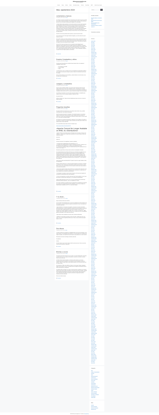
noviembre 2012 (93, 272)
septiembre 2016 (94, 207)
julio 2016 (92, 210)
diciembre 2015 (93, 220)
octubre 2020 (93, 139)
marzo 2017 (93, 199)
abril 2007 (92, 351)
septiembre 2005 (94, 358)
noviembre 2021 (93, 121)
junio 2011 (92, 296)
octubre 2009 (93, 316)
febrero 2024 (93, 83)
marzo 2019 (93, 165)
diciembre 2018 (93, 169)
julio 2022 (92, 110)
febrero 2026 (93, 49)
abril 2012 (92, 282)
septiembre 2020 (94, 141)
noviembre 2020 (94, 138)
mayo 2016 (93, 213)
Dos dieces (60, 228)
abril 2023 (92, 97)
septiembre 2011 (94, 292)
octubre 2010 (93, 307)
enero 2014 (93, 252)
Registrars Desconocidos (95, 387)
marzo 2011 (93, 300)
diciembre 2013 (93, 254)
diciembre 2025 (93, 52)
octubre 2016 (93, 206)
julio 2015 (92, 227)
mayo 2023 (93, 96)
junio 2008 (93, 337)
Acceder (92, 405)
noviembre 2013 (93, 255)
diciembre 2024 (93, 69)
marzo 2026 (93, 48)
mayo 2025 (93, 62)
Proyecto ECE (93, 384)
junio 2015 (92, 228)
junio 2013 (93, 262)
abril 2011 (92, 299)
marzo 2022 (93, 115)
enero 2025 (93, 67)
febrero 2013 (93, 268)
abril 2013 (92, 265)
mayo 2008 (93, 338)
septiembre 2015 (94, 224)
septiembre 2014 (94, 241)
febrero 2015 (93, 234)
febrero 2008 (93, 341)
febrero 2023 (93, 100)
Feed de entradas (94, 406)
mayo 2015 (93, 230)
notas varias (93, 380)
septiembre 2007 (94, 348)
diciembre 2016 (93, 203)
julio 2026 (92, 42)
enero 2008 (93, 343)
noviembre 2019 (93, 155)
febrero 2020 (93, 151)
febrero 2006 (93, 354)
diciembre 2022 (93, 103)
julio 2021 (92, 127)
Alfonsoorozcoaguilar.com (79, 1)
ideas (92, 374)
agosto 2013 (93, 259)
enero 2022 (93, 118)
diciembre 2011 (93, 288)
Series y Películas (94, 391)
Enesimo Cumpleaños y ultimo (66, 59)
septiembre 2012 (94, 275)
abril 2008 (92, 340)
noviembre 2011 (93, 289)
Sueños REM (93, 397)
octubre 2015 (93, 223)
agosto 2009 (93, 319)
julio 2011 (92, 295)
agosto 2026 (93, 41)
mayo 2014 (93, 247)
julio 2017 (92, 193)
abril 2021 (92, 131)
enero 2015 (93, 235)
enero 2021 (93, 135)
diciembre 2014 (93, 237)
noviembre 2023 (94, 87)
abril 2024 (92, 80)
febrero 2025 (93, 66)
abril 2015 (92, 231)
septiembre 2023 (94, 90)
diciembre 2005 (93, 355)
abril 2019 (92, 163)
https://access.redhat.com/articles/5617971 (63, 125)
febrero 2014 (93, 251)
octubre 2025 (93, 55)
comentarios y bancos (63, 16)
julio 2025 (92, 59)
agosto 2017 (93, 192)
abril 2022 (92, 114)
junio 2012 (92, 279)
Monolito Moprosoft (94, 376)
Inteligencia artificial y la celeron (96, 25)
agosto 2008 (93, 334)
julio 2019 (92, 159)
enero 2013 (93, 269)
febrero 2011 (93, 302)
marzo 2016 (93, 216)
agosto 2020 (93, 142)
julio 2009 (92, 320)
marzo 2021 (93, 132)
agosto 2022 (93, 108)
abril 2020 (92, 148)
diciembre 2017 (93, 186)
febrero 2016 (93, 217)
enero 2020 (93, 152)
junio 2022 (93, 111)
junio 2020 (93, 145)
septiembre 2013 (94, 258)
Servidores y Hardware (95, 394)
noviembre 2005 (94, 357)
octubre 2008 (93, 331)
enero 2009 (93, 327)
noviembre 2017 (93, 187)
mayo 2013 (93, 264)
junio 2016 (93, 211)
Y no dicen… (60, 197)
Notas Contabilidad (94, 379)
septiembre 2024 (94, 73)
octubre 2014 (93, 240)
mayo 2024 (93, 79)
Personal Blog (93, 383)
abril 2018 (92, 180)
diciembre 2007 (93, 344)
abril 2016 (92, 214)
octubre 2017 (93, 189)
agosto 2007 (93, 350)
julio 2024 (92, 76)
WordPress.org (93, 409)
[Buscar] (101, 10)
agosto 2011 (93, 293)
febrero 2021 (93, 134)
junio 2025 (93, 60)
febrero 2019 (93, 166)
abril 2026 (92, 46)
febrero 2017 (93, 200)
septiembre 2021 (94, 124)
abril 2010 (92, 310)
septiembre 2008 (94, 333)
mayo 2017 (93, 196)
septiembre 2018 (94, 173)
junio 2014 (93, 245)
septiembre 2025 (94, 56)
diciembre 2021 (93, 120)
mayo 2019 (93, 162)
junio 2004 (93, 361)
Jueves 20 (93, 26)
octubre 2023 (93, 89)
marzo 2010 (93, 312)
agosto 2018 (93, 175)
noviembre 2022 (94, 104)
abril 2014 (92, 248)
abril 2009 (93, 323)
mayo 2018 (93, 179)
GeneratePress (86, 413)
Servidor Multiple (94, 393)
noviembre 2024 (94, 70)
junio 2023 (93, 94)
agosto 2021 (93, 125)
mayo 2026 (93, 45)
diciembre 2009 (93, 314)
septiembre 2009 (94, 317)
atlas (92, 370)
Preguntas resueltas (63, 107)
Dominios (92, 373)
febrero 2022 (93, 117)
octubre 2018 (93, 172)
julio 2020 (92, 144)
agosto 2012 (93, 276)
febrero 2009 (93, 326)
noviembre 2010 (93, 306)
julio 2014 (92, 244)
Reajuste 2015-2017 (94, 386)
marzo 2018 (93, 182)
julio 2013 (92, 261)
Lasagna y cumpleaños (64, 84)
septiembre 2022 (94, 107)
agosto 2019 (93, 158)
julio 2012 (92, 278)
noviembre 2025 (94, 53)
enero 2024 (93, 84)
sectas (92, 390)
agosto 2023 (93, 91)
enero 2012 (93, 286)
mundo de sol (93, 377)
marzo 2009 (93, 324)
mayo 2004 (93, 362)
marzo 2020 (93, 149)
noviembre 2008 (94, 330)
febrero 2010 (93, 313)
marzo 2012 (93, 283)
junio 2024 (93, 77)
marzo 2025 (93, 65)
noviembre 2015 (93, 221)
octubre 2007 (93, 347)
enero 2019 (93, 168)
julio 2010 (92, 309)
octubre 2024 (93, 72)
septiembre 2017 (94, 190)
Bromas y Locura (62, 252)
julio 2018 (92, 176)
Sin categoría (59, 78)
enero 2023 (93, 101)
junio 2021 (92, 128)
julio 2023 (92, 93)
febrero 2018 (93, 183)
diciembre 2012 (93, 271)
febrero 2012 (93, 285)
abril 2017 (92, 197)
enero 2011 (93, 303)
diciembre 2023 (93, 86)
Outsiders (92, 381)
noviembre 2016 (93, 204)
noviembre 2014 (93, 238)
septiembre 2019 (94, 156)
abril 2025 (92, 63)
